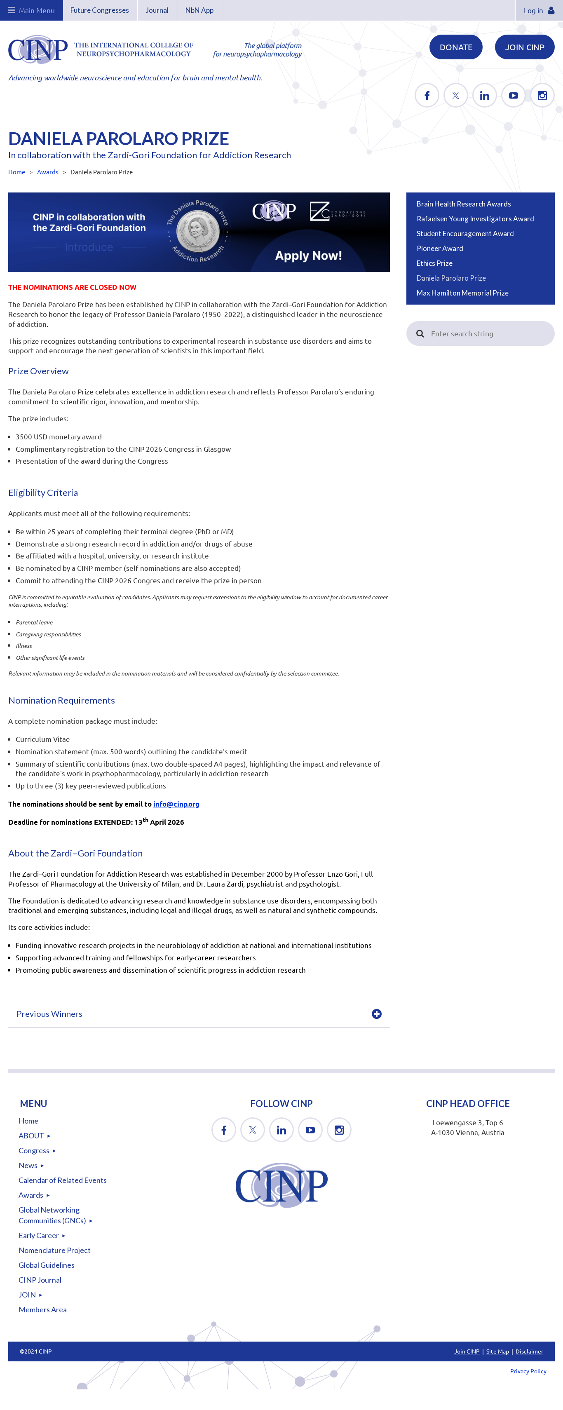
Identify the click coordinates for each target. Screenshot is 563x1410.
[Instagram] (542, 95)
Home (16, 172)
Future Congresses (99, 10)
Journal (157, 10)
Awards (48, 172)
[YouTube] (513, 95)
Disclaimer (529, 1351)
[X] (455, 95)
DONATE (456, 47)
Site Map (497, 1351)
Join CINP (524, 47)
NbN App (199, 10)
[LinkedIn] (484, 95)
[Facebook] (427, 95)
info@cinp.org (176, 804)
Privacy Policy (528, 1371)
